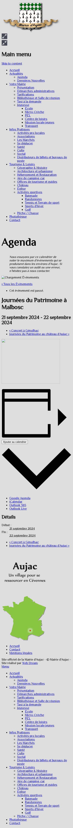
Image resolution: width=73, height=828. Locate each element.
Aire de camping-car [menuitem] (31, 781)
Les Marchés (26, 140)
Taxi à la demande (29, 101)
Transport (31, 126)
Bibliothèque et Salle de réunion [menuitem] (38, 701)
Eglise (21, 188)
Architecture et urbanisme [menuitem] (35, 774)
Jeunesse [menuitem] (23, 708)
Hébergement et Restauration (37, 175)
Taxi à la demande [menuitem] (29, 704)
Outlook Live (18, 508)
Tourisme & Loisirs (22, 164)
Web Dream (30, 663)
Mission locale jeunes (39, 122)
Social (21, 154)
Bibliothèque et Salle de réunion (38, 98)
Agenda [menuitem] (22, 680)
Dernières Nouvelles (31, 80)
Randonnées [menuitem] (33, 802)
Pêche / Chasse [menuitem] (28, 816)
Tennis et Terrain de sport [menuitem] (42, 805)
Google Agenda (19, 498)
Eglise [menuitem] (21, 792)
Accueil (14, 70)
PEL (28, 115)
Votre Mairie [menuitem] (17, 687)
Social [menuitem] (21, 757)
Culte (20, 150)
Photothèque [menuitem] (18, 819)
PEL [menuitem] (28, 718)
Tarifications (25, 94)
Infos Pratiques (19, 129)
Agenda (22, 77)
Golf (28, 209)
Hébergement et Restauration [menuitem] (37, 778)
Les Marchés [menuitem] (26, 743)
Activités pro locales (31, 133)
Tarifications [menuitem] (25, 697)
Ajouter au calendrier (14, 441)
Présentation (25, 87)
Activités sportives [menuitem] (29, 795)
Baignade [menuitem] (31, 798)
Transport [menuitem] (31, 729)
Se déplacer (25, 143)
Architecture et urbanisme (35, 171)
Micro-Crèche (34, 112)
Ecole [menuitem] (29, 711)
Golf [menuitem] (28, 812)
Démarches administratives (36, 91)
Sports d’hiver (34, 206)
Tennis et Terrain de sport (42, 202)
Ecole (29, 108)
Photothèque (18, 216)
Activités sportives (29, 192)
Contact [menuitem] (14, 823)
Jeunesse (23, 105)
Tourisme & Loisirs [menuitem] (22, 767)
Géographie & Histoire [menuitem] (32, 771)
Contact (14, 220)
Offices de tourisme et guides (37, 182)
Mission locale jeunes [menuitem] (39, 725)
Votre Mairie (17, 84)
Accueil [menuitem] (14, 673)
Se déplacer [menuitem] (25, 746)
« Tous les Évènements (17, 284)
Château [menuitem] (22, 788)
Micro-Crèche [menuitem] (34, 715)
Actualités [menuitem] (16, 676)
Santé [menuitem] (21, 750)
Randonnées (33, 199)
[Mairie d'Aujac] (31, 31)
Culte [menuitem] (20, 753)
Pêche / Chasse (28, 213)
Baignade (31, 195)
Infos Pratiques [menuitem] (19, 732)
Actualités (16, 73)
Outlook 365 (17, 505)
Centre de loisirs (36, 119)
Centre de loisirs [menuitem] (36, 722)
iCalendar (15, 501)
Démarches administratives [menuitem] (36, 694)
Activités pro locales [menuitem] (31, 736)
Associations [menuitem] (26, 739)
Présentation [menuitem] (25, 690)
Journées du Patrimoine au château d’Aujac (39, 334)
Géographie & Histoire (32, 168)
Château (22, 185)
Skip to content (12, 63)
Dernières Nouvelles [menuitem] (31, 683)
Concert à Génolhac (24, 330)
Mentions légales (20, 653)
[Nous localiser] (24, 594)
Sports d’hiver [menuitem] (34, 809)
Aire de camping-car (31, 178)
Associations (26, 136)
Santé (21, 147)
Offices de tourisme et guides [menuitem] (37, 785)
